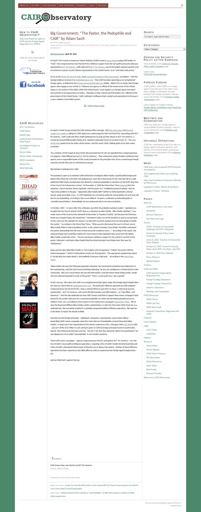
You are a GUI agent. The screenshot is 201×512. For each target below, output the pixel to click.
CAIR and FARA (49, 5)
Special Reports (153, 261)
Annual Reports (153, 350)
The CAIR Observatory (72, 17)
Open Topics (151, 365)
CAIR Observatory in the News (97, 45)
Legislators (151, 334)
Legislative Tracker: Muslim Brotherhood (161, 187)
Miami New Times (121, 302)
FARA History (152, 299)
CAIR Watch (25, 131)
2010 (53, 45)
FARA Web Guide (153, 307)
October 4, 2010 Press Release (159, 253)
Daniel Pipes (25, 135)
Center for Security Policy (71, 77)
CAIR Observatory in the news (159, 207)
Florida (113, 45)
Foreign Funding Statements (158, 280)
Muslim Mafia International (31, 156)
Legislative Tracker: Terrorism (156, 191)
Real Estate (151, 369)
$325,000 (127, 325)
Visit (22, 58)
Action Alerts (151, 346)
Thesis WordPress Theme (163, 503)
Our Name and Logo (154, 219)
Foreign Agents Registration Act (90, 83)
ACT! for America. (68, 67)
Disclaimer (150, 211)
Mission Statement (154, 215)
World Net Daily (26, 168)
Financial (147, 318)
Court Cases (151, 330)
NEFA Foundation (27, 160)
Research (81, 5)
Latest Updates (150, 322)
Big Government (57, 54)
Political (147, 338)
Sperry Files (25, 164)
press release (111, 61)
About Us (24, 5)
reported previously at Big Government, (103, 77)
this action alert (115, 130)
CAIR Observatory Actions (73, 45)
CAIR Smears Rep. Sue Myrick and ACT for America (71, 465)
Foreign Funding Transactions (159, 283)
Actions (35, 5)
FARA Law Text (153, 303)
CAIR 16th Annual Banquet (155, 74)
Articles (59, 45)
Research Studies (154, 373)
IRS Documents (153, 357)
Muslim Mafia (25, 152)
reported (123, 185)
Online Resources (154, 361)
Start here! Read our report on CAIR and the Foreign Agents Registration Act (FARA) (32, 41)
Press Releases (153, 257)
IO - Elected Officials (125, 45)
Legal (92, 5)
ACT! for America (97, 67)
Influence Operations (155, 287)
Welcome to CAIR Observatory (157, 377)
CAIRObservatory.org (84, 80)
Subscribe (176, 5)
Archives (102, 5)
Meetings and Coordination (157, 291)
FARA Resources (66, 5)
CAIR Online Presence (156, 354)
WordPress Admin (176, 506)
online (73, 195)
